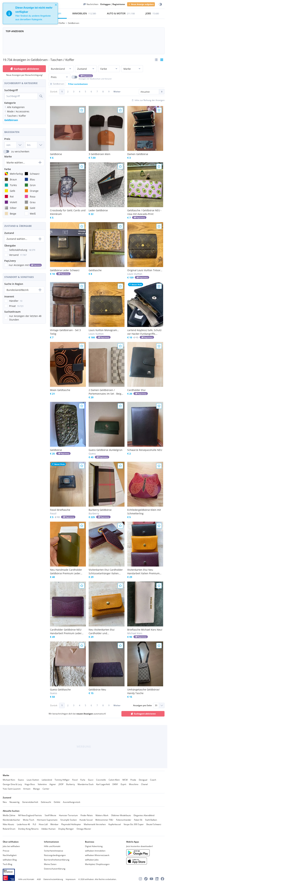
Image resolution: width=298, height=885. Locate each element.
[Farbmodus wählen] (160, 4)
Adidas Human (48, 828)
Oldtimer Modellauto (121, 815)
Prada (133, 779)
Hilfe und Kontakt (52, 846)
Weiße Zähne (9, 815)
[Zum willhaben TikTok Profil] (146, 879)
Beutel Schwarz (153, 824)
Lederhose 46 (23, 824)
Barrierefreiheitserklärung (56, 859)
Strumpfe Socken (68, 819)
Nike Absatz (8, 824)
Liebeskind (47, 779)
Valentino (42, 784)
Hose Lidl (43, 824)
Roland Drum (9, 828)
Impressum (71, 879)
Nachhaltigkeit (10, 855)
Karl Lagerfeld (103, 784)
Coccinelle (101, 779)
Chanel (144, 784)
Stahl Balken (151, 819)
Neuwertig (14, 802)
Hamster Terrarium (68, 815)
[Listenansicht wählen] (156, 59)
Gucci (90, 779)
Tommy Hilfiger (62, 779)
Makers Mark (102, 815)
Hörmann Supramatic (47, 819)
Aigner (52, 784)
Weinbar (54, 824)
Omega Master (84, 828)
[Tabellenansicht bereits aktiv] (162, 59)
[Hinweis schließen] (56, 5)
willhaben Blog (10, 859)
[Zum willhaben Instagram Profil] (140, 879)
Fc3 (34, 824)
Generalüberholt (30, 802)
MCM (125, 779)
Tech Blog (7, 864)
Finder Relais (87, 815)
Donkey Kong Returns (28, 828)
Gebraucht (46, 802)
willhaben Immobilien (95, 850)
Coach (153, 779)
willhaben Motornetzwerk (97, 855)
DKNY (115, 784)
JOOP (61, 784)
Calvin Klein (114, 779)
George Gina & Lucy (12, 784)
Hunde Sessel (86, 819)
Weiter (116, 91)
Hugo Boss (30, 784)
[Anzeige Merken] (82, 110)
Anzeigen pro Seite (142, 705)
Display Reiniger (66, 828)
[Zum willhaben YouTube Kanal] (151, 879)
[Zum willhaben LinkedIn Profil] (157, 879)
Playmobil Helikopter (71, 824)
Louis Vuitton (33, 779)
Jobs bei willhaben (11, 846)
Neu (5, 802)
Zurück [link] (53, 91)
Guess (21, 779)
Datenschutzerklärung (54, 868)
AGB (39, 879)
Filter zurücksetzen (78, 84)
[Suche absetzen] (41, 96)
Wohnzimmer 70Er (104, 819)
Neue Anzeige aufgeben (142, 4)
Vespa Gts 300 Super (134, 824)
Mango (36, 788)
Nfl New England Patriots (30, 815)
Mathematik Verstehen (95, 824)
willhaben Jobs (92, 859)
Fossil (75, 779)
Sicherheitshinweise (53, 850)
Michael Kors (9, 779)
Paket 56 (138, 819)
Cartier (46, 788)
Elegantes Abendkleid (144, 815)
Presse (6, 850)
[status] (30, 13)
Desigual (143, 779)
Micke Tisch (28, 819)
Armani (26, 788)
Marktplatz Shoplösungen (97, 864)
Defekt (57, 802)
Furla (82, 779)
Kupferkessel (114, 824)
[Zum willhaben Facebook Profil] (162, 879)
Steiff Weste (50, 815)
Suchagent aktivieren (26, 68)
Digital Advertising (94, 846)
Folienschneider (123, 819)
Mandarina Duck (85, 784)
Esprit (123, 784)
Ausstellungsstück (71, 802)
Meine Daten (50, 864)
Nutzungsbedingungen (55, 855)
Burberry (70, 784)
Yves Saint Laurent (12, 788)
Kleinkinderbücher (11, 819)
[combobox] (21, 96)
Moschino (133, 784)
